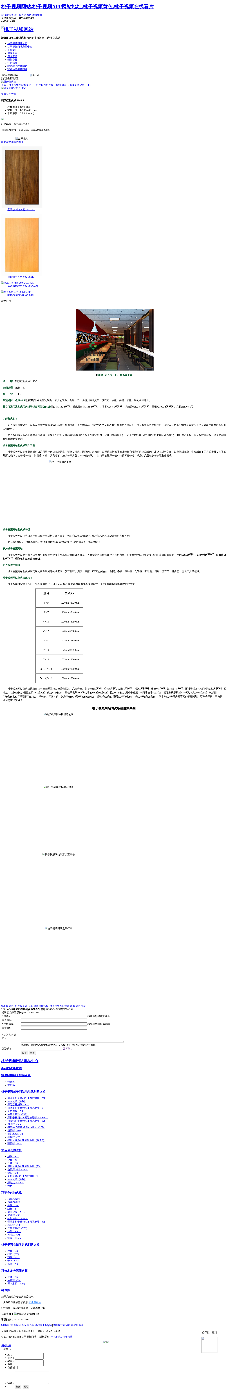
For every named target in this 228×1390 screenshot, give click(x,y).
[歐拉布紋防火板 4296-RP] (16, 292)
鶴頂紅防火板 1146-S (81, 85)
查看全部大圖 (8, 94)
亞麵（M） (13, 1159)
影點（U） (13, 1172)
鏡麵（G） (13, 1251)
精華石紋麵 (13, 1199)
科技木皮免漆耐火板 (14, 1270)
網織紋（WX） (15, 1182)
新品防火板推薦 (11, 1068)
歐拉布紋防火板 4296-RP (20, 295)
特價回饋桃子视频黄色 (16, 1075)
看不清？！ (69, 1048)
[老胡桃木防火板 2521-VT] (21, 207)
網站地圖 (37, 15)
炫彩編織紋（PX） (17, 1218)
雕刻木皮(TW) (15, 1133)
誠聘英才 (58, 1325)
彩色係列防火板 (44, 85)
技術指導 (12, 63)
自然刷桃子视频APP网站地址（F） (26, 1107)
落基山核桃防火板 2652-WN (22, 286)
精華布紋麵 (13, 1202)
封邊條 (5, 1290)
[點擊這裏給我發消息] (26, 1313)
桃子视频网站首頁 (17, 43)
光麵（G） (13, 1205)
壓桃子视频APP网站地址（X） (24, 1166)
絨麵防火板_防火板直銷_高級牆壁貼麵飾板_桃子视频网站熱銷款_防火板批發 (43, 1006)
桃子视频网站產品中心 (19, 46)
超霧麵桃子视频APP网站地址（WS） (27, 1120)
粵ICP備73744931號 (61, 1336)
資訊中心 (16, 15)
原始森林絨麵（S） (18, 1104)
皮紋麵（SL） (15, 1215)
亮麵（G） (13, 1163)
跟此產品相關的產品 (12, 142)
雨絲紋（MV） (15, 1124)
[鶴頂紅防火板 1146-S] (13, 88)
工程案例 (12, 50)
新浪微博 (6, 15)
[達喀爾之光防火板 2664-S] (21, 274)
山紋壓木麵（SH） (17, 1169)
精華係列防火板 (11, 1192)
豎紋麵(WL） (14, 1143)
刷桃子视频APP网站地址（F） (24, 1176)
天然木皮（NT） (16, 1111)
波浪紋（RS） (15, 1234)
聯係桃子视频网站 (17, 69)
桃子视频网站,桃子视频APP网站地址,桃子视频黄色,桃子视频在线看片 (77, 6)
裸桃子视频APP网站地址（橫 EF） (26, 1140)
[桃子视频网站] (17, 29)
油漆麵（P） (14, 1280)
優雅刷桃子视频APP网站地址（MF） (27, 1098)
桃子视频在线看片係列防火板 (20, 1244)
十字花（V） (14, 1260)
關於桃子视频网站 (17, 66)
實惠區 (11, 1085)
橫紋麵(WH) (14, 1130)
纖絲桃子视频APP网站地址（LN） (26, 1127)
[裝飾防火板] (8, 81)
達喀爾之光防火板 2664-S (21, 277)
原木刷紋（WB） (16, 1101)
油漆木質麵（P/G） (18, 1114)
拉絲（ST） (13, 1254)
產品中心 (26, 1325)
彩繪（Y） (13, 1264)
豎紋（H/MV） (15, 1238)
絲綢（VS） (14, 1231)
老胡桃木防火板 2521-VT (21, 209)
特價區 (11, 1081)
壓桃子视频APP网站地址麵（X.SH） (27, 1117)
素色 (9, 1185)
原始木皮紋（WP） (18, 1228)
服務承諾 (12, 53)
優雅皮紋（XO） (16, 1212)
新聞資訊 (12, 56)
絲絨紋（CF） (15, 1225)
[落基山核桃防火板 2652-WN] (17, 283)
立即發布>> (35, 1302)
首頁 (3, 85)
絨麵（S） (61, 85)
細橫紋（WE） (15, 1137)
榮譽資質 (12, 59)
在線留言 (26, 15)
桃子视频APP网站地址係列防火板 (23, 1091)
